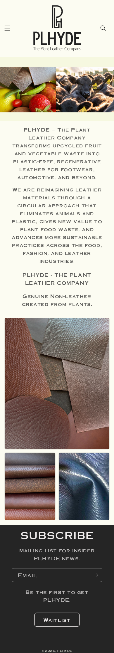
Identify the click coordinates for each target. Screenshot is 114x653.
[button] (7, 28)
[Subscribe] (95, 575)
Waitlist (57, 620)
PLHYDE (64, 650)
